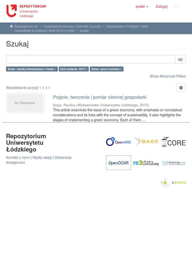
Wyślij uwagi (42, 157)
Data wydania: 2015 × (73, 69)
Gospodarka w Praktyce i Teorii (127, 26)
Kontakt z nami (18, 157)
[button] (142, 6)
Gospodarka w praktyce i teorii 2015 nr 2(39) (44, 30)
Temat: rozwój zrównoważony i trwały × (32, 69)
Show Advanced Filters (168, 76)
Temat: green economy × (106, 69)
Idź (180, 59)
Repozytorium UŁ (26, 26)
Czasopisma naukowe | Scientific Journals (72, 26)
